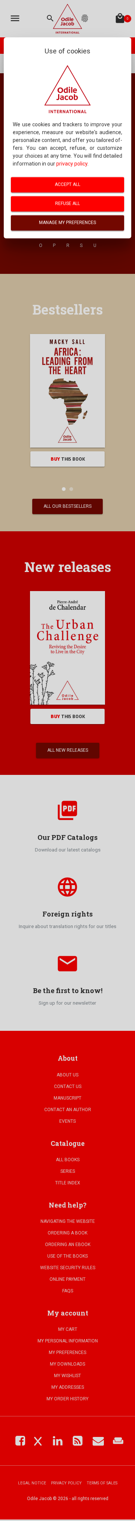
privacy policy (71, 164)
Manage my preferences (67, 222)
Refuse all (67, 203)
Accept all (67, 184)
